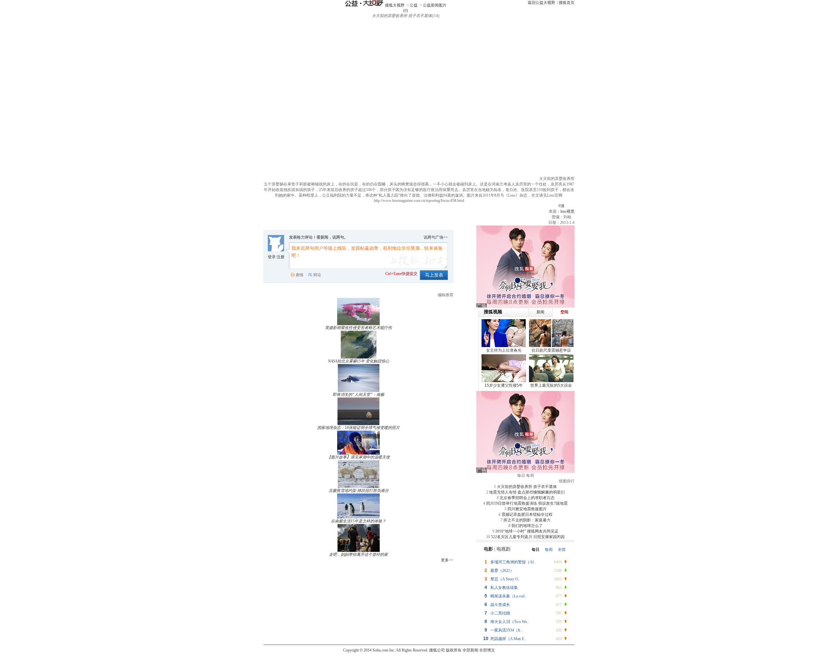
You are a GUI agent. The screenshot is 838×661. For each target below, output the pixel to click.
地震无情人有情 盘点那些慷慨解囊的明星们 (527, 492)
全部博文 (487, 650)
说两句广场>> (436, 237)
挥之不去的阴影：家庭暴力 (527, 520)
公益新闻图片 (434, 5)
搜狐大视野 (395, 5)
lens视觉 (567, 211)
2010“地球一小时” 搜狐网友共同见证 (526, 531)
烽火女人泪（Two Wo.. (509, 621)
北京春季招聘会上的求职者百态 (527, 498)
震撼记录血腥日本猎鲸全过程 (527, 514)
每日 (535, 549)
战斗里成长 (500, 604)
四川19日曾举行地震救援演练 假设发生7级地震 (527, 503)
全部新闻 (470, 650)
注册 (280, 257)
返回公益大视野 (541, 2)
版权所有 (454, 650)
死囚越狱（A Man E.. (508, 638)
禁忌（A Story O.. (505, 579)
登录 (272, 257)
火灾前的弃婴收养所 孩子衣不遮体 (527, 486)
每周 (549, 549)
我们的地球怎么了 (527, 525)
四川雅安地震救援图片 (527, 509)
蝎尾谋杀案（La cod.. (508, 596)
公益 (414, 5)
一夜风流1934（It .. (506, 630)
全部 (562, 549)
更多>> (447, 560)
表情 (299, 275)
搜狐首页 (566, 2)
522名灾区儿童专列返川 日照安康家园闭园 (528, 537)
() (405, 10)
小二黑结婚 (500, 613)
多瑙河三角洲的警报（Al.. (513, 562)
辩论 (317, 275)
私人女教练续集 (504, 587)
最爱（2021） (502, 570)
